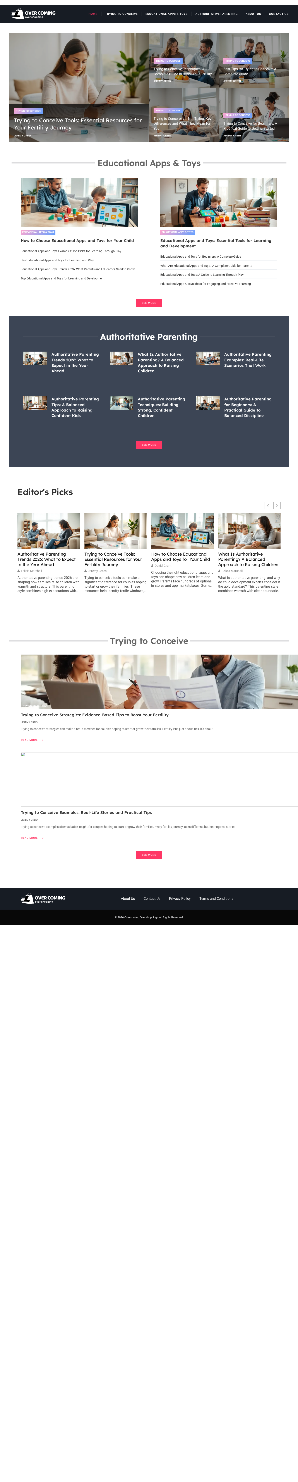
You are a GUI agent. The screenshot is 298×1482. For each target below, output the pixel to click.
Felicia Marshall (31, 571)
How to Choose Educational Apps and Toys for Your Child (77, 240)
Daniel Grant (163, 565)
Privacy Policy (180, 899)
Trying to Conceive (121, 13)
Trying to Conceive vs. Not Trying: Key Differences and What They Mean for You (182, 124)
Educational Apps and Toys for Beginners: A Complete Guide (200, 256)
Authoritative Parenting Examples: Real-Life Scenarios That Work (248, 360)
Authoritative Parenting (216, 13)
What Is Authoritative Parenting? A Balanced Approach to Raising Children (248, 559)
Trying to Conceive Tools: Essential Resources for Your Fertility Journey (113, 559)
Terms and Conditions (216, 899)
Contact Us (279, 13)
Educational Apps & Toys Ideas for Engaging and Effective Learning (205, 284)
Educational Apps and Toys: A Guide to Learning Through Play (202, 274)
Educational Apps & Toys (167, 13)
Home (93, 13)
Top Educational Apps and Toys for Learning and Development (62, 278)
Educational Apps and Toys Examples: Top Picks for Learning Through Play (71, 251)
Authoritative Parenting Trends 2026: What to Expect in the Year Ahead (46, 559)
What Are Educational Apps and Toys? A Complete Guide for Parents (206, 265)
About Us (253, 13)
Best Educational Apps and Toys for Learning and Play (57, 260)
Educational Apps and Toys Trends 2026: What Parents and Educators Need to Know (78, 269)
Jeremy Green (97, 571)
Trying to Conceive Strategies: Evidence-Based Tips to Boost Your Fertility (95, 714)
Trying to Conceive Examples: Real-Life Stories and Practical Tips (86, 812)
